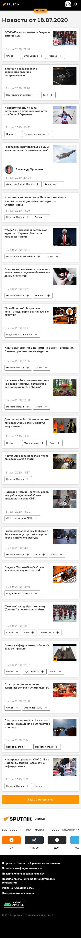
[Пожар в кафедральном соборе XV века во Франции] (64, 652)
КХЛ (26, 632)
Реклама (7, 888)
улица (54, 554)
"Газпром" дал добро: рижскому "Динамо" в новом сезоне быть (25, 608)
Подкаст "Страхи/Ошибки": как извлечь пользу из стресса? (24, 569)
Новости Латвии (15, 217)
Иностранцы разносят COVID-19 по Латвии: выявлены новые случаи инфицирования (27, 763)
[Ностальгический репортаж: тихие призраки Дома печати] (64, 461)
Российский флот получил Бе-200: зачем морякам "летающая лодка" (27, 148)
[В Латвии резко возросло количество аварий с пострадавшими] (64, 76)
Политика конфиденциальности (22, 868)
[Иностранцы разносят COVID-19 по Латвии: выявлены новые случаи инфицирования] (64, 766)
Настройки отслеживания (18, 893)
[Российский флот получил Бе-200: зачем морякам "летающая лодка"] (64, 154)
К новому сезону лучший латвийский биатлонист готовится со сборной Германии (26, 111)
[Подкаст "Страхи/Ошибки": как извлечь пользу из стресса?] (64, 574)
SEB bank (40, 295)
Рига (52, 442)
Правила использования (45, 863)
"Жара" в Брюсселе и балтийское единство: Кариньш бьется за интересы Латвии (26, 233)
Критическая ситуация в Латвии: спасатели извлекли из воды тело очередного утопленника (35, 200)
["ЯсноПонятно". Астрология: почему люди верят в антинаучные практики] (64, 315)
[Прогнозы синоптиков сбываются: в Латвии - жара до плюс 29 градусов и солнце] (64, 727)
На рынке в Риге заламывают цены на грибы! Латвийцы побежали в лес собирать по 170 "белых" (27, 384)
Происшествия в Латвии (19, 94)
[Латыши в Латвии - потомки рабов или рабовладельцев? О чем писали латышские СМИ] (64, 499)
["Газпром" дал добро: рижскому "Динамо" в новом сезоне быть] (64, 613)
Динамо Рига (47, 632)
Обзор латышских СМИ (19, 518)
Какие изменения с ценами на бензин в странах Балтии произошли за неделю (39, 349)
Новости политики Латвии (20, 256)
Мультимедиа (31, 442)
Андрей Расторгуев (34, 133)
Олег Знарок (31, 55)
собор (53, 671)
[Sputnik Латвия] (12, 6)
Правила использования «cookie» (23, 873)
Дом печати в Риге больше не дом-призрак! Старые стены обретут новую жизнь (27, 423)
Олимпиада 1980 (33, 707)
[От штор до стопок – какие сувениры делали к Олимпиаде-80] (64, 690)
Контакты (23, 863)
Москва (53, 55)
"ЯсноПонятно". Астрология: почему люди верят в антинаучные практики (27, 312)
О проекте (8, 863)
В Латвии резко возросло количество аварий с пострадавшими (21, 72)
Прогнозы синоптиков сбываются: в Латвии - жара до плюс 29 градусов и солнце (27, 724)
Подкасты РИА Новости (19, 334)
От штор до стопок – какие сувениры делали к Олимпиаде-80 (27, 686)
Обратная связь (24, 888)
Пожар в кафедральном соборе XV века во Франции (27, 647)
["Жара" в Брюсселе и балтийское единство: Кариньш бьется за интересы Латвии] (64, 237)
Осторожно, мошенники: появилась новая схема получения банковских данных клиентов (27, 273)
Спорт (9, 55)
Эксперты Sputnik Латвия (20, 184)
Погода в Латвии (15, 746)
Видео (9, 442)
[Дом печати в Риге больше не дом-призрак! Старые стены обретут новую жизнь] (64, 425)
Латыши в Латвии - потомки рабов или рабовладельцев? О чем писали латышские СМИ (27, 495)
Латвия (38, 217)
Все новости (11, 829)
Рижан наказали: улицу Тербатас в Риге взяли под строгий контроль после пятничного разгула (26, 534)
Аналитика (50, 184)
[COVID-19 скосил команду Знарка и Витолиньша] (64, 38)
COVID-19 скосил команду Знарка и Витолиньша (27, 34)
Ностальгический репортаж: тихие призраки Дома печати (27, 457)
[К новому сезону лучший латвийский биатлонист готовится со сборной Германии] (64, 115)
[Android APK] (14, 904)
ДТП (45, 94)
